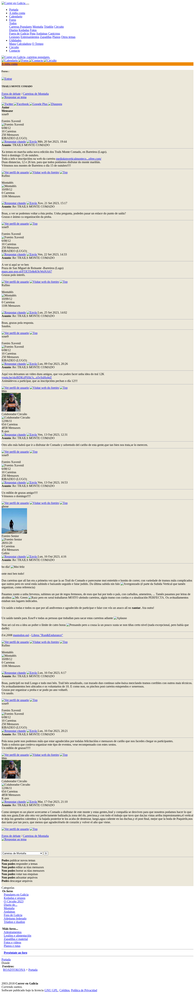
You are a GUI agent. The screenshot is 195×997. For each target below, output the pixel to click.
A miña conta (17, 13)
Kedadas (24, 30)
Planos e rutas (12, 945)
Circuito (59, 26)
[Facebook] (22, 104)
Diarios (13, 30)
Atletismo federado (15, 918)
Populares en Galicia (16, 894)
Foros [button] (12, 19)
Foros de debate (11, 93)
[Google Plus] (39, 104)
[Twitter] (8, 104)
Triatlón (48, 26)
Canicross (54, 33)
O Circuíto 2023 (13, 901)
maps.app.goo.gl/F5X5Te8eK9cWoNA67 (27, 271)
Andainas (41, 33)
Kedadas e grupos (14, 898)
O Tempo (37, 43)
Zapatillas (46, 37)
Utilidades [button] (15, 40)
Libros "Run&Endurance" (47, 635)
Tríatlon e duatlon (14, 922)
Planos (56, 37)
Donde (6, 963)
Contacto (14, 50)
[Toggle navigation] (27, 4)
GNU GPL (51, 990)
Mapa (12, 43)
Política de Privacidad (84, 990)
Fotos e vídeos (12, 942)
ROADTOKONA (14, 969)
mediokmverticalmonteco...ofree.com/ (78, 158)
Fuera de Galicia (19, 33)
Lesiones (14, 37)
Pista (32, 33)
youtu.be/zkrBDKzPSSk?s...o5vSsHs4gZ (27, 377)
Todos (13, 23)
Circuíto (14, 47)
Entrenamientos (30, 37)
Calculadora (24, 43)
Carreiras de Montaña (36, 93)
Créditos (64, 990)
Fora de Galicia (13, 915)
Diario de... (10, 904)
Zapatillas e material (16, 939)
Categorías (8, 887)
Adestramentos (13, 932)
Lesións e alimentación (17, 935)
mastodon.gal (21, 635)
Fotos (33, 30)
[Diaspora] (55, 104)
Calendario (15, 16)
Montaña (38, 26)
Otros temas (68, 37)
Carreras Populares (20, 26)
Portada (13, 9)
